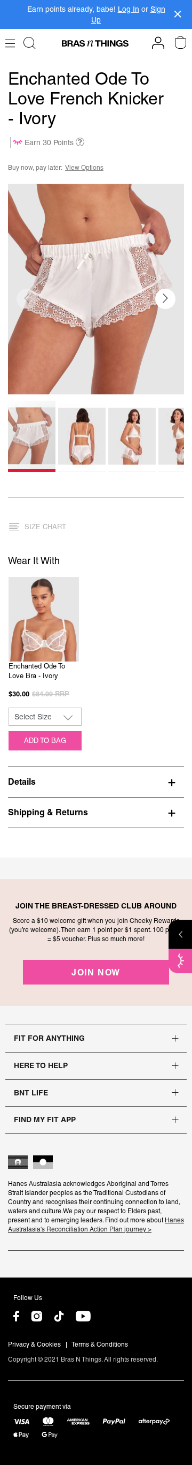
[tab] (96, 782)
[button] (165, 299)
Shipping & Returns (48, 812)
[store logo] (95, 43)
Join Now (96, 972)
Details (22, 781)
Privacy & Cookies (34, 1344)
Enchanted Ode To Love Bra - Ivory (37, 671)
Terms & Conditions (99, 1344)
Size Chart (45, 527)
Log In (128, 9)
